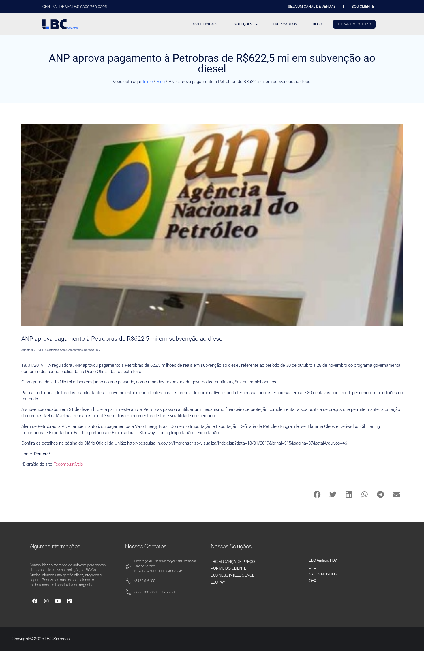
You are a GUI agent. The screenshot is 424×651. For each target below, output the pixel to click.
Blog (161, 81)
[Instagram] (46, 601)
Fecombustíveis (68, 464)
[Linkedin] (70, 601)
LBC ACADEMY (285, 24)
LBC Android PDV (323, 560)
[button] (317, 494)
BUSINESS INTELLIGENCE (232, 575)
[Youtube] (58, 601)
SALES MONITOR (323, 574)
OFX (312, 580)
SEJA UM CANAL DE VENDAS (312, 6)
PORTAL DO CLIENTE (228, 568)
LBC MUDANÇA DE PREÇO (233, 561)
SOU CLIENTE (363, 6)
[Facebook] (35, 601)
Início (148, 81)
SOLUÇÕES (243, 24)
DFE (312, 567)
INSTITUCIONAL (205, 24)
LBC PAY (218, 582)
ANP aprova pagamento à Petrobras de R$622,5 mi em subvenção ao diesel (122, 338)
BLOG (317, 24)
